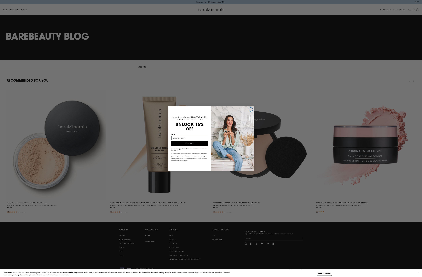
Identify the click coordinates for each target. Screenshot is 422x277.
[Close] (418, 273)
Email (173, 134)
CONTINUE (189, 143)
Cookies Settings (324, 273)
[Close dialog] (251, 109)
